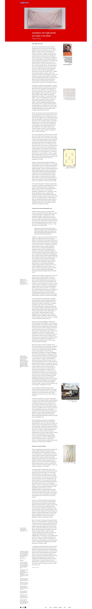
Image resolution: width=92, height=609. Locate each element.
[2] (37, 300)
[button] (55, 607)
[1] (51, 233)
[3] (44, 458)
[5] (49, 481)
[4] (53, 480)
